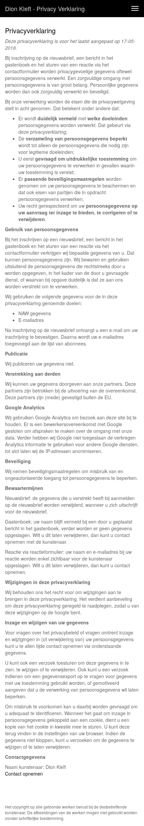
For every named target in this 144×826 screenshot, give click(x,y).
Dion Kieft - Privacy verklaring (45, 8)
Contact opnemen (24, 773)
